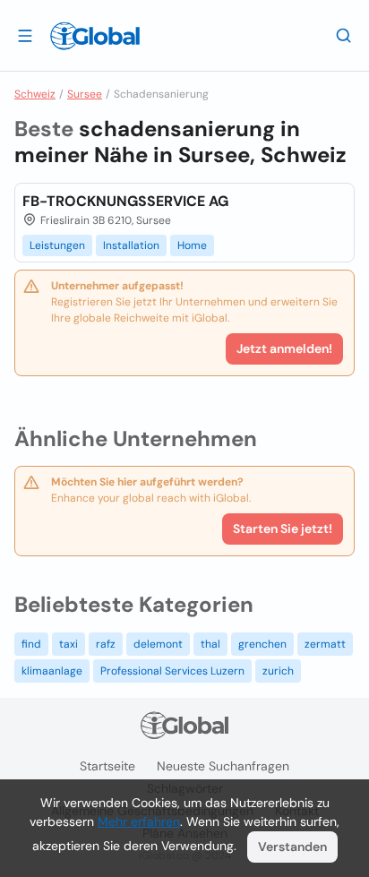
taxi (68, 644)
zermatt (325, 644)
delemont (158, 644)
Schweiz (35, 94)
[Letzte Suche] (344, 35)
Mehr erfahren (139, 821)
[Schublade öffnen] (25, 35)
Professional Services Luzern (172, 671)
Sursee (84, 94)
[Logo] (95, 36)
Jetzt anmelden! (284, 348)
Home (192, 245)
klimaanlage (51, 671)
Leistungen (57, 245)
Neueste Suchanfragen (223, 766)
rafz (106, 644)
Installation (131, 245)
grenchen (262, 644)
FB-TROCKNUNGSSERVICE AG (125, 201)
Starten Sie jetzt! (282, 528)
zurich (278, 671)
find (31, 644)
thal (210, 644)
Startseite (107, 766)
